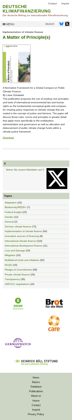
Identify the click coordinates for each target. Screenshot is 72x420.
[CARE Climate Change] (54, 330)
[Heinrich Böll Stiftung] (36, 367)
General (9, 221)
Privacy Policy (36, 414)
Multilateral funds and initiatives (22, 260)
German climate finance (18, 226)
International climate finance (20, 241)
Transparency (12, 279)
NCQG (8, 265)
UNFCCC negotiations (17, 284)
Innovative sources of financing (22, 236)
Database (36, 386)
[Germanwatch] (18, 349)
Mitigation (10, 255)
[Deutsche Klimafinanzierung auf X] (67, 25)
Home (36, 400)
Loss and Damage (15, 250)
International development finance (23, 245)
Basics (36, 382)
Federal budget (13, 212)
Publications (36, 391)
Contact (36, 405)
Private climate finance (17, 274)
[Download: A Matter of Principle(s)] (16, 82)
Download (8, 137)
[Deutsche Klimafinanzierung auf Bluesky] (61, 25)
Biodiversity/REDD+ (15, 207)
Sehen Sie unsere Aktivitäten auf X (25, 169)
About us (36, 395)
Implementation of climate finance (23, 32)
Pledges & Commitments (18, 269)
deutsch (49, 23)
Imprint (36, 409)
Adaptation (11, 202)
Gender (9, 217)
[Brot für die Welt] (54, 309)
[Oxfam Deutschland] (18, 309)
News (36, 377)
